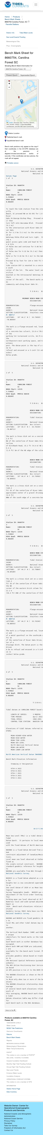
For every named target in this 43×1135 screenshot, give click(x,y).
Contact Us (8, 1130)
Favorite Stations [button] (12, 24)
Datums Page (11, 176)
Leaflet (10, 123)
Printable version (13, 163)
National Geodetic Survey (17, 873)
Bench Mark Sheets (12, 19)
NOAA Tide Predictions (15, 1028)
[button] (21, 101)
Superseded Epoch (27, 75)
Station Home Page (13, 1089)
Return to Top (10, 1010)
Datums (9, 1034)
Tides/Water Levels (26, 33)
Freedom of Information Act (15, 1128)
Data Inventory (12, 1092)
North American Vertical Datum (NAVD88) (24, 754)
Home (7, 16)
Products (16, 16)
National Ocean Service (13, 1118)
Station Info (10, 33)
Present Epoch (11, 75)
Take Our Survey (10, 1126)
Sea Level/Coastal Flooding (15, 37)
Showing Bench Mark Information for (18, 66)
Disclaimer (8, 1123)
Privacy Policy (9, 1121)
